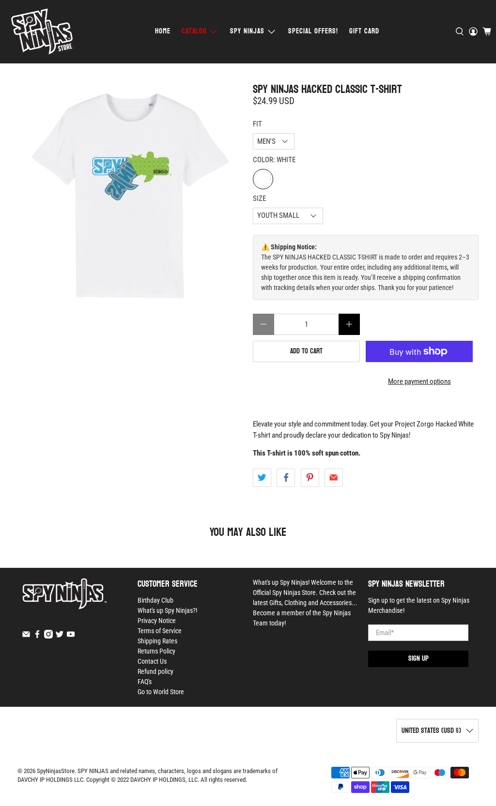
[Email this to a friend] (334, 478)
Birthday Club (155, 600)
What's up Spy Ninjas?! (167, 610)
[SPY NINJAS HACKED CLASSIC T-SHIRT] (130, 195)
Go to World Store (161, 692)
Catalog (194, 31)
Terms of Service (160, 631)
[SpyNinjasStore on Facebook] (37, 636)
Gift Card (364, 31)
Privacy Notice (157, 620)
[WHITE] (263, 179)
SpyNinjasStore (56, 771)
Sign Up (418, 658)
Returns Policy (156, 651)
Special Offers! (313, 31)
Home (162, 31)
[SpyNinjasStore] (43, 31)
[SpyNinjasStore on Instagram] (48, 636)
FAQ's (145, 681)
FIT (257, 124)
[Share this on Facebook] (286, 478)
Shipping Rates (157, 641)
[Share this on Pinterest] (310, 478)
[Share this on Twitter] (262, 478)
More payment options (419, 381)
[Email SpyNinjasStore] (26, 636)
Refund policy (155, 671)
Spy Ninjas (247, 31)
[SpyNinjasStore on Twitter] (59, 636)
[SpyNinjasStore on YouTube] (70, 636)
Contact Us (152, 661)
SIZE (259, 198)
